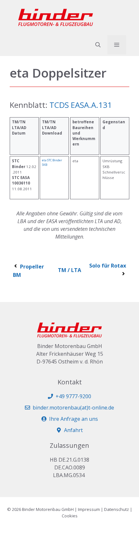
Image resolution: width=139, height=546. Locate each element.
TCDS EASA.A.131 (80, 104)
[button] (98, 44)
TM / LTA (69, 270)
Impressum (89, 509)
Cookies (70, 516)
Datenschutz (116, 509)
